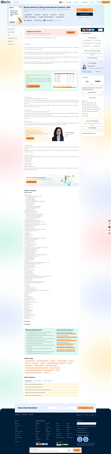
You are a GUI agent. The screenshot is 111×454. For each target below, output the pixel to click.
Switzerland (58, 435)
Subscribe (85, 407)
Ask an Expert (30, 138)
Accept (76, 450)
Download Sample (34, 86)
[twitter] (85, 415)
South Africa (58, 433)
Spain (37, 435)
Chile (37, 425)
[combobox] (100, 30)
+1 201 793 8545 (97, 43)
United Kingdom (70, 437)
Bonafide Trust (28, 14)
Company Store (69, 2)
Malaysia (58, 429)
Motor (63, 52)
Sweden (47, 435)
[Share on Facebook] (84, 17)
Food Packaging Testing (48, 370)
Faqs (9, 35)
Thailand (37, 437)
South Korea (69, 433)
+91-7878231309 (81, 430)
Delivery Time (84, 100)
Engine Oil (53, 360)
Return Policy (17, 435)
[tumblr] (95, 415)
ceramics (66, 116)
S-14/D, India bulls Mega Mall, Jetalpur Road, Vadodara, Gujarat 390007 (86, 427)
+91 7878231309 (97, 40)
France (37, 427)
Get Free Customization (92, 57)
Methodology (17, 425)
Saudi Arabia (48, 433)
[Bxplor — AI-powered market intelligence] (61, 2)
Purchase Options (86, 33)
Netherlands (38, 431)
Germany (48, 427)
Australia (47, 423)
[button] (96, 2)
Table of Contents (11, 32)
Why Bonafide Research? (12, 38)
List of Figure (27, 324)
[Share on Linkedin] (90, 17)
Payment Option (85, 113)
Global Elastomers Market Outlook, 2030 (33, 395)
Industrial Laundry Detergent (42, 360)
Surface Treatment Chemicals (51, 365)
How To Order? (18, 433)
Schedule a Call (39, 20)
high (46, 53)
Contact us (17, 441)
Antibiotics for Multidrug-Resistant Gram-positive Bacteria (36, 367)
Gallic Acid (71, 360)
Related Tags (10, 41)
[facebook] (82, 415)
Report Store (105, 2)
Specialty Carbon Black (29, 360)
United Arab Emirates (60, 437)
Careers (16, 427)
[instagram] (87, 415)
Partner (16, 429)
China (47, 425)
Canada (68, 423)
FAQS (16, 439)
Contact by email (87, 46)
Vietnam (47, 439)
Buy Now (85, 10)
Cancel (68, 450)
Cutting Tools (47, 37)
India (57, 427)
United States (38, 439)
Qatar (68, 431)
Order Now (70, 32)
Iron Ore (57, 370)
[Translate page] (99, 2)
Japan (47, 429)
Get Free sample (85, 14)
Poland (57, 431)
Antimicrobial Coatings (55, 367)
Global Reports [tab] (28, 380)
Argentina (37, 423)
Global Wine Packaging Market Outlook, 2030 (34, 387)
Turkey (47, 437)
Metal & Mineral (60, 17)
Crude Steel (27, 363)
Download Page (29, 20)
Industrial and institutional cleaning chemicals (56, 363)
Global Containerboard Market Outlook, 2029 (33, 384)
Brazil (57, 423)
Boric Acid (70, 363)
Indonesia (68, 427)
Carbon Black (46, 372)
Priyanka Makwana (50, 20)
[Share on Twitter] (87, 17)
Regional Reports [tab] (37, 380)
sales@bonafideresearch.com (84, 432)
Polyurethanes (35, 363)
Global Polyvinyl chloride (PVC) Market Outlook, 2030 (35, 392)
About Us (17, 423)
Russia (37, 433)
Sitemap (31, 414)
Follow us (78, 415)
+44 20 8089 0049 (87, 43)
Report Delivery (85, 115)
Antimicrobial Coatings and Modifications (33, 372)
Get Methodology (92, 127)
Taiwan (68, 435)
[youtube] (92, 415)
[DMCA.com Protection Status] (65, 444)
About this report (11, 29)
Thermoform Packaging (62, 360)
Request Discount (92, 92)
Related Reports (11, 44)
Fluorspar (42, 363)
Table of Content (28, 192)
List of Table (27, 321)
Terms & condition (18, 437)
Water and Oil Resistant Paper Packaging (33, 370)
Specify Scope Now (31, 181)
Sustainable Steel (28, 365)
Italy (36, 429)
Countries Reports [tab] (47, 380)
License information (19, 431)
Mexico (68, 429)
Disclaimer (17, 414)
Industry (17, 2)
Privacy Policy (24, 414)
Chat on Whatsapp (87, 40)
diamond (65, 57)
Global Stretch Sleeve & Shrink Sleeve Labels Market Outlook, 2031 (38, 389)
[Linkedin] (66, 136)
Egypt (68, 425)
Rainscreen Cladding (39, 365)
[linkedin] (90, 415)
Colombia (58, 425)
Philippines (48, 431)
